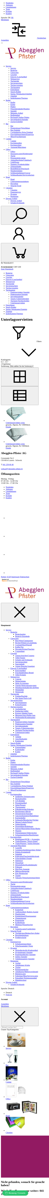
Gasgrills (18, 848)
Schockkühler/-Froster (23, 858)
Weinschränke (20, 681)
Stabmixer (19, 861)
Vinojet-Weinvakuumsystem (25, 685)
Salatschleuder (20, 824)
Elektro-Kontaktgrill (22, 852)
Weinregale (19, 692)
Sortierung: (5, 366)
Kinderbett (19, 910)
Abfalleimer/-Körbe (22, 965)
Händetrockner (20, 980)
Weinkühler (19, 690)
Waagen (18, 831)
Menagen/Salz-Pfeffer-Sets (25, 715)
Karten (17, 752)
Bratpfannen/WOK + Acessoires (27, 839)
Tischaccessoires (16, 85)
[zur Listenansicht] (20, 395)
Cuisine (8, 139)
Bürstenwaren (20, 974)
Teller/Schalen (20, 675)
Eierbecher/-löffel (21, 711)
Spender (13, 111)
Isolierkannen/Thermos (19, 98)
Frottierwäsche (20, 937)
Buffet (8, 100)
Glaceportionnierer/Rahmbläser (27, 816)
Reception (14, 184)
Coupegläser (20, 651)
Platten (13, 107)
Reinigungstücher (21, 970)
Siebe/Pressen (20, 805)
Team (8, 9)
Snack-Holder (15, 92)
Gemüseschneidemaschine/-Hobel (28, 850)
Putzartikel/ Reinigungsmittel (26, 978)
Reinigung (14, 196)
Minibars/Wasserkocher (24, 925)
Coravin (18, 679)
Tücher (18, 967)
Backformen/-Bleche (23, 811)
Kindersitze (19, 741)
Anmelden (5, 40)
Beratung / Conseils (17, 1193)
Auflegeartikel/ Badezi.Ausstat (26, 912)
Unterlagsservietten (17, 303)
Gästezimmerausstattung (19, 181)
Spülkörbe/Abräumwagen (25, 797)
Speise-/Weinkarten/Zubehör (21, 94)
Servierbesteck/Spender (19, 120)
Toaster (18, 876)
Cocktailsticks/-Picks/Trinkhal (21, 132)
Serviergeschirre (16, 83)
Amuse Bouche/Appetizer (25, 666)
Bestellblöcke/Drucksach (19, 169)
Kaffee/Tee (19, 647)
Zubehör (13, 96)
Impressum (15, 577)
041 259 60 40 (8, 465)
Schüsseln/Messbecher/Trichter (26, 820)
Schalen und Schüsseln (23, 660)
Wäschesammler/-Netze (24, 946)
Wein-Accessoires (22, 683)
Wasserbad (19, 863)
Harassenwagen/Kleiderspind (21, 154)
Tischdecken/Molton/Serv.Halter (27, 933)
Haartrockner (20, 914)
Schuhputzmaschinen (23, 944)
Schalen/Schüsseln (17, 203)
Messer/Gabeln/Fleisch (23, 822)
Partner (3, 577)
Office (8, 149)
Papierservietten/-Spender (20, 292)
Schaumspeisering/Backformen (27, 835)
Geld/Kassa (14, 162)
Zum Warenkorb (7, 269)
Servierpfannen (21, 703)
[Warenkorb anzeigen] (20, 252)
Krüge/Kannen (20, 705)
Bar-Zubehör (15, 130)
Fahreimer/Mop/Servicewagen (26, 976)
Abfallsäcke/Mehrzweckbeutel (26, 972)
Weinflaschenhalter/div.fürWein (27, 688)
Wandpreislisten (16, 171)
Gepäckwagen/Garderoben (25, 929)
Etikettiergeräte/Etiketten (24, 809)
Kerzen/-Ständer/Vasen (23, 713)
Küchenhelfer (20, 818)
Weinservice (15, 79)
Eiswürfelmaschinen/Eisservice (22, 134)
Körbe (12, 105)
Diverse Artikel (11, 199)
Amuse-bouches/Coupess (24, 656)
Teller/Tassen (20, 658)
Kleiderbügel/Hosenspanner (25, 916)
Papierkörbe (19, 920)
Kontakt (9, 11)
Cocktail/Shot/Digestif (23, 645)
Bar (7, 124)
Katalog (9, 14)
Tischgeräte (14, 81)
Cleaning (9, 188)
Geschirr (13, 75)
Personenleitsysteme (18, 158)
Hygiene (13, 194)
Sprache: (4, 18)
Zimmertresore (20, 918)
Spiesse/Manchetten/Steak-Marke (27, 829)
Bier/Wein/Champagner (24, 641)
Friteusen (18, 867)
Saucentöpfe (19, 664)
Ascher (18, 963)
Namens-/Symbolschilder (19, 164)
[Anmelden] (19, 242)
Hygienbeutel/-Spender (24, 952)
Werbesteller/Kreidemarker (25, 718)
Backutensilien (20, 799)
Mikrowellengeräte (22, 871)
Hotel (8, 177)
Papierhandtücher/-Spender (25, 955)
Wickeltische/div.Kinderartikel (26, 950)
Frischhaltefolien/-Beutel (24, 673)
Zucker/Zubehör (16, 122)
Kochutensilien (16, 143)
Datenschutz (24, 577)
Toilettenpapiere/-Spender (24, 959)
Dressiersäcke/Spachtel (23, 814)
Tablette (18, 737)
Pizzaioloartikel (21, 803)
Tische (12, 156)
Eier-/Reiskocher (21, 873)
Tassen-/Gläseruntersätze (19, 299)
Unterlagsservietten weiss (15, 423)
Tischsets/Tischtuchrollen (19, 301)
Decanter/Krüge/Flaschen (24, 649)
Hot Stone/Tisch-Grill (23, 698)
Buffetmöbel (15, 115)
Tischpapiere (15, 87)
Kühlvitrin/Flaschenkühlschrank (27, 856)
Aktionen (9, 5)
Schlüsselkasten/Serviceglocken (22, 175)
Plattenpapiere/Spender (19, 294)
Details (8, 427)
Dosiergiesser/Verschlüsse (20, 128)
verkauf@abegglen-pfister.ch (12, 469)
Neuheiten (9, 3)
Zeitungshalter (15, 167)
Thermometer (20, 807)
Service (8, 66)
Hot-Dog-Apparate (22, 869)
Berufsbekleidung (22, 935)
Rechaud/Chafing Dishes (19, 117)
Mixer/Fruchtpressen (18, 137)
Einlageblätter (20, 747)
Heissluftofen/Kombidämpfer (26, 865)
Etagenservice (15, 192)
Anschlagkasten (21, 739)
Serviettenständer (16, 297)
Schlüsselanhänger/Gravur (20, 173)
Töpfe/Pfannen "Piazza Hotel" (26, 841)
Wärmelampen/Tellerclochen (26, 833)
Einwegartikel (20, 671)
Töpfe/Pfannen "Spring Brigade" (27, 844)
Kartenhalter (19, 750)
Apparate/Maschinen (18, 147)
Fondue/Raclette (21, 696)
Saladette (18, 854)
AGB (9, 577)
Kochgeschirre (15, 145)
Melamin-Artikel (16, 113)
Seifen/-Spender (21, 957)
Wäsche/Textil (15, 186)
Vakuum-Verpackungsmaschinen (27, 878)
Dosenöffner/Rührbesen (24, 826)
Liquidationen (11, 7)
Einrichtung (14, 90)
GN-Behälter (20, 801)
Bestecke (13, 70)
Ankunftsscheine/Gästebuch (21, 160)
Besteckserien (20, 634)
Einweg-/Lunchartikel (18, 77)
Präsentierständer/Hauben (20, 109)
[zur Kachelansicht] (20, 376)
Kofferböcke (20, 923)
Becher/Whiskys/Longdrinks (26, 643)
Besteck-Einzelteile (22, 636)
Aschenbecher (20, 709)
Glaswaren (14, 73)
